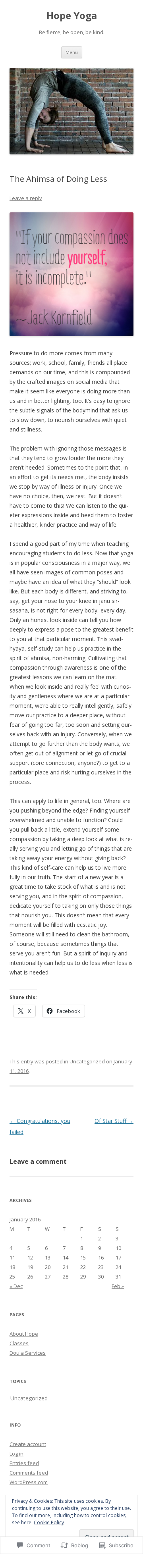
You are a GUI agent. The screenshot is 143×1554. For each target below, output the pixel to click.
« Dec (16, 1286)
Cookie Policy (49, 1522)
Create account (28, 1444)
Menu (72, 52)
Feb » (118, 1286)
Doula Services (28, 1352)
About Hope (24, 1333)
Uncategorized (87, 1061)
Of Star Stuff (114, 1121)
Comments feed (29, 1472)
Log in (16, 1453)
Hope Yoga (71, 16)
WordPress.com (29, 1482)
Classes (19, 1343)
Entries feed (24, 1463)
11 (12, 1257)
